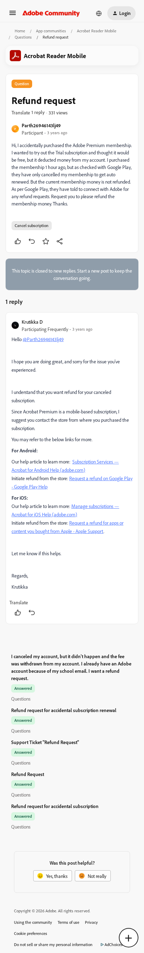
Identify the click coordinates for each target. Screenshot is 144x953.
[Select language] (99, 13)
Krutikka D (32, 322)
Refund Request (27, 774)
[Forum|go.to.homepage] (51, 13)
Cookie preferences (30, 933)
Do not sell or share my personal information (53, 944)
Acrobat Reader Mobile (96, 30)
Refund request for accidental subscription (55, 806)
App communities (51, 30)
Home (20, 30)
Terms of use (68, 922)
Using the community (33, 922)
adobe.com (73, 470)
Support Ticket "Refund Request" (45, 742)
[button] (12, 15)
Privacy (91, 922)
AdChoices (114, 944)
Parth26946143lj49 (41, 125)
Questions (23, 37)
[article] (72, 468)
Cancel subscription (32, 225)
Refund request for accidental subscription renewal (63, 710)
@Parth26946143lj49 (43, 339)
